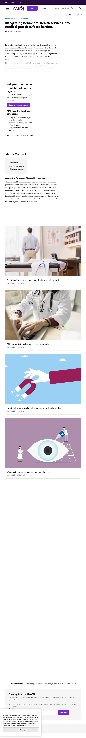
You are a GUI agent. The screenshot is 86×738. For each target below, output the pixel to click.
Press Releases (23, 18)
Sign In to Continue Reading (18, 105)
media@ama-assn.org (15, 169)
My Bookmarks (81, 14)
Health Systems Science (54, 684)
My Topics (71, 14)
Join (32, 8)
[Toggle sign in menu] (79, 8)
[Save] (78, 735)
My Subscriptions (60, 14)
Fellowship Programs (34, 684)
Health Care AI (70, 684)
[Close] (38, 712)
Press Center (10, 18)
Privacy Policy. (31, 725)
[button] (43, 2)
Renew (44, 8)
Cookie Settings (20, 730)
